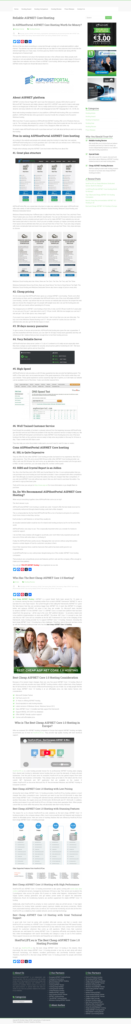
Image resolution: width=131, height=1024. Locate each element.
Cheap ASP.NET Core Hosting (24, 35)
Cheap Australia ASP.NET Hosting (96, 1008)
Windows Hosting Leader (93, 1000)
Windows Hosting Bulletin (93, 985)
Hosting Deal (90, 123)
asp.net (27, 33)
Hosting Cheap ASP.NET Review (95, 983)
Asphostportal (44, 33)
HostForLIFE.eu (38, 733)
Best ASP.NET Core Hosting (56, 586)
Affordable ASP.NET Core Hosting (28, 586)
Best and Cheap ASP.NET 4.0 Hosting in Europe (101, 206)
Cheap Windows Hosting (56, 990)
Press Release (69, 9)
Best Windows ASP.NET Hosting (59, 981)
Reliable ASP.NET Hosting (56, 992)
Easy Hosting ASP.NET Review (58, 994)
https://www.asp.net (41, 485)
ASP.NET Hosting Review (56, 996)
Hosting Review (56, 9)
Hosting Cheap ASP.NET (56, 987)
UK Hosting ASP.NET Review (94, 979)
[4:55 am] (14, 33)
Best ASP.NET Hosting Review (94, 1011)
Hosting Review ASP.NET (56, 988)
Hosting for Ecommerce (56, 979)
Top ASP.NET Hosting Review (58, 998)
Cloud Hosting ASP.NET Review (95, 994)
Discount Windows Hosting (94, 977)
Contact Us (81, 9)
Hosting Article (90, 113)
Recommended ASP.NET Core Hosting (42, 35)
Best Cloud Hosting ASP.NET (94, 1002)
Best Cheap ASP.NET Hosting (23, 599)
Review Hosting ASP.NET (93, 992)
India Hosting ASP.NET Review (95, 988)
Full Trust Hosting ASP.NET (94, 1006)
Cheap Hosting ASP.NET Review (95, 996)
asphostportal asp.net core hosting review (59, 33)
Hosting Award (26, 9)
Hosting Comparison (41, 9)
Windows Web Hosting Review (95, 1004)
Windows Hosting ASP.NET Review (59, 1000)
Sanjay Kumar (19, 29)
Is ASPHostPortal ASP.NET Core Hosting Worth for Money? (47, 24)
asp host (22, 33)
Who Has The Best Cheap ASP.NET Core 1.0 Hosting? (43, 577)
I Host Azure (89, 990)
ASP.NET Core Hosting (34, 33)
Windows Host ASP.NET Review (95, 987)
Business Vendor (54, 983)
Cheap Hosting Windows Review (95, 981)
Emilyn (17, 582)
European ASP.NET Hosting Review (59, 977)
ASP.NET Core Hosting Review (95, 1013)
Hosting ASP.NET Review (56, 985)
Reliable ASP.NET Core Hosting (60, 35)
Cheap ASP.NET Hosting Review (95, 1010)
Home (16, 9)
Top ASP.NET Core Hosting (55, 588)
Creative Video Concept (93, 998)
